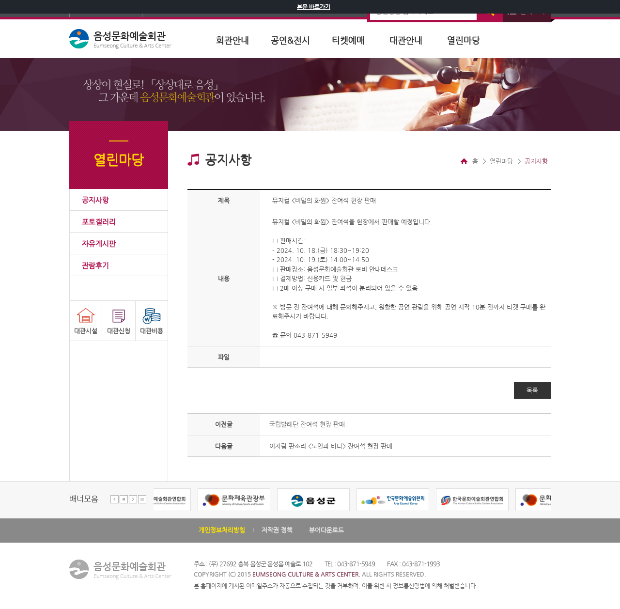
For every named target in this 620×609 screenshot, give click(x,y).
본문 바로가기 (313, 6)
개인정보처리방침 (222, 529)
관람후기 (95, 265)
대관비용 (151, 330)
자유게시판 (99, 243)
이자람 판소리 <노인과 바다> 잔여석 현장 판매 (330, 446)
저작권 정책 (277, 529)
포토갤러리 (99, 222)
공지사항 (95, 200)
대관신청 (118, 330)
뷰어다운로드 (326, 529)
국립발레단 (307, 424)
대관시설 (85, 330)
